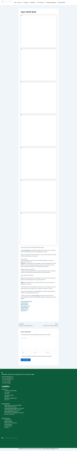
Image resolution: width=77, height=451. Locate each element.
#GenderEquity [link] (24, 310)
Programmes (26, 2)
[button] (21, 2)
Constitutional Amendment (51, 2)
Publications (33, 2)
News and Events (40, 2)
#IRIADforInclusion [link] (25, 308)
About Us (19, 2)
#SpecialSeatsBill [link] (24, 303)
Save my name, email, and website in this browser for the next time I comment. (37, 356)
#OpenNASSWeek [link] (26, 250)
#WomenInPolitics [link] (24, 304)
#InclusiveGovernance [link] (25, 305)
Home (15, 2)
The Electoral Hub (61, 2)
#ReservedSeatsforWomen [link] (26, 301)
